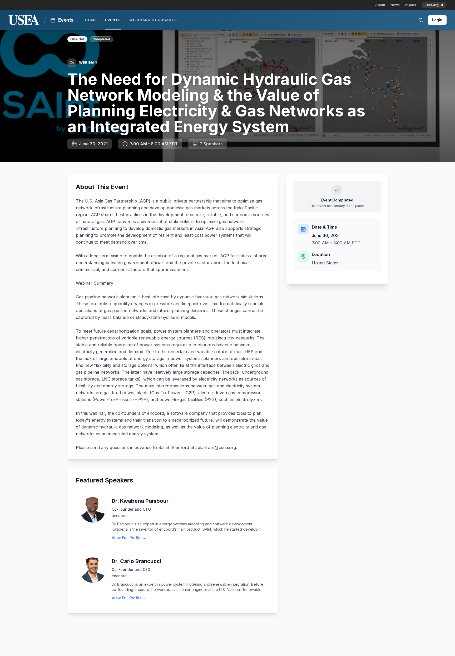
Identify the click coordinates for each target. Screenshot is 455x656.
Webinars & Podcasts (153, 20)
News (395, 5)
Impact (410, 5)
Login (437, 20)
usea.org (431, 5)
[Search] (421, 20)
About (380, 5)
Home (91, 20)
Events (113, 20)
